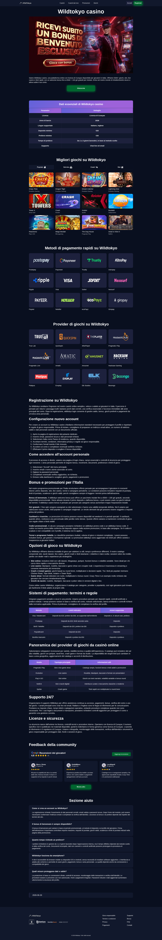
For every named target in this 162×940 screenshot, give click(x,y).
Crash (93, 167)
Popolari (40, 167)
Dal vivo (66, 167)
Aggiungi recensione (121, 754)
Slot (119, 167)
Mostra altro (81, 787)
